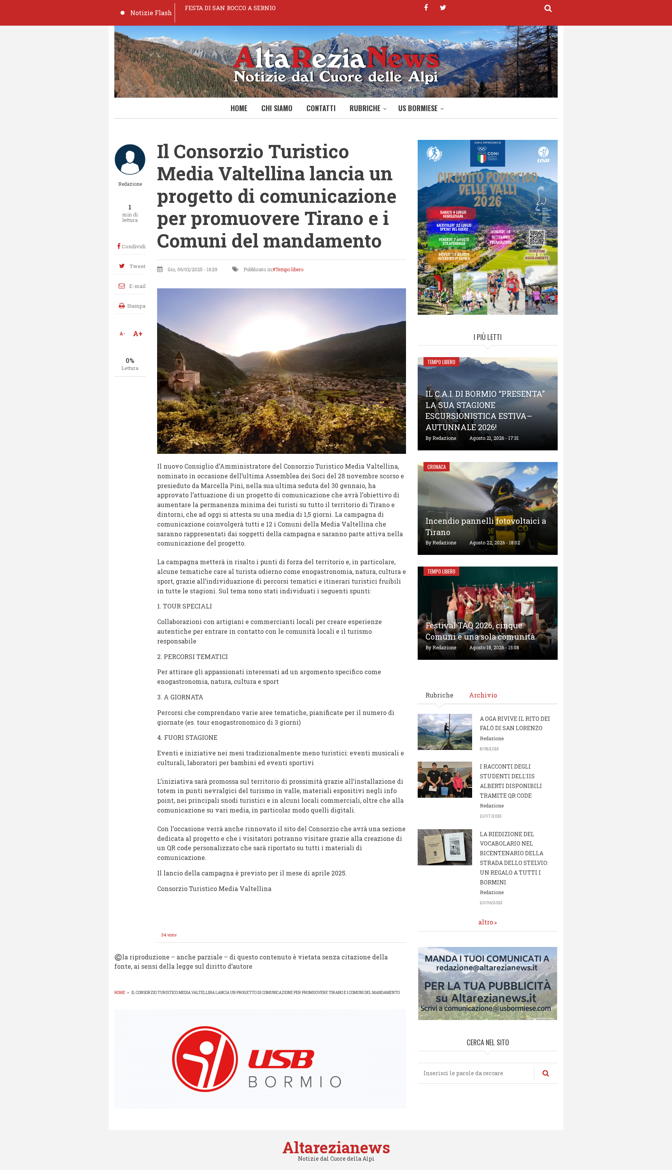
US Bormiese (418, 108)
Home (239, 108)
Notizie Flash (151, 13)
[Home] (336, 63)
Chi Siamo (276, 108)
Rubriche (365, 108)
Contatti (321, 108)
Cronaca (436, 467)
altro (485, 922)
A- (122, 333)
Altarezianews (336, 1147)
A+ (138, 333)
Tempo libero (289, 269)
